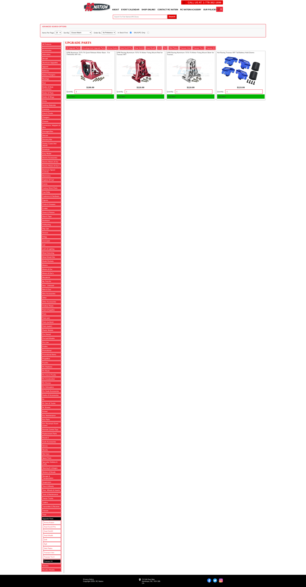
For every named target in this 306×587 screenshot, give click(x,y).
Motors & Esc (47, 269)
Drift (45, 540)
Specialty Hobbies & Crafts (49, 463)
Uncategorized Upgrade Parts (93, 48)
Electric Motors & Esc (50, 162)
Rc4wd (44, 411)
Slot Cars (45, 454)
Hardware (46, 220)
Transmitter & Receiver (51, 506)
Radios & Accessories (50, 395)
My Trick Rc (46, 281)
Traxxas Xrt (48, 561)
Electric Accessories (49, 158)
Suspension (46, 482)
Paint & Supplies (48, 310)
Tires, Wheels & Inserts (51, 490)
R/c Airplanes (47, 367)
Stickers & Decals (48, 472)
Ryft (45, 544)
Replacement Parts (49, 434)
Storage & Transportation (47, 477)
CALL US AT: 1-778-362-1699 (204, 2)
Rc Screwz (46, 407)
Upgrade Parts (47, 519)
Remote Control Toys (50, 430)
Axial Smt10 (48, 531)
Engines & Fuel (48, 180)
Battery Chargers (48, 75)
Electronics (46, 176)
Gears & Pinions (48, 212)
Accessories (46, 50)
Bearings (45, 79)
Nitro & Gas (46, 290)
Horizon (45, 233)
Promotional (46, 350)
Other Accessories (49, 302)
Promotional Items (49, 354)
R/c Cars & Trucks (49, 375)
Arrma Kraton (49, 522)
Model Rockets (48, 261)
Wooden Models (48, 570)
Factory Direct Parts (49, 188)
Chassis (45, 121)
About (115, 10)
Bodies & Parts (47, 93)
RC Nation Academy (190, 10)
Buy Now (71, 96)
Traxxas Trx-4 (49, 557)
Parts (44, 314)
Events (44, 184)
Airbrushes (46, 54)
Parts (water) (47, 326)
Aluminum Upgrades (50, 63)
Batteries (45, 71)
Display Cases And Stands (49, 144)
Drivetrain (46, 150)
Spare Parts (46, 458)
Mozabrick (46, 277)
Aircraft (45, 58)
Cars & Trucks (47, 113)
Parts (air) (46, 318)
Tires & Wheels (48, 486)
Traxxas (45, 511)
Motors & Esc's (48, 273)
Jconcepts (46, 241)
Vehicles (45, 566)
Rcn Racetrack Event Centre (50, 424)
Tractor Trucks (47, 498)
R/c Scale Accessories (50, 391)
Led (43, 245)
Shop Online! (148, 10)
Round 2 (45, 438)
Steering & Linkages (49, 468)
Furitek (45, 208)
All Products (46, 44)
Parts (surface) (48, 322)
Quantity (69, 92)
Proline (45, 346)
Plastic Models (47, 330)
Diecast (45, 135)
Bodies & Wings (48, 97)
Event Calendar (130, 10)
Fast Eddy (46, 192)
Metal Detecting (48, 253)
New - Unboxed (48, 285)
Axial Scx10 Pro (50, 527)
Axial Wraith (48, 535)
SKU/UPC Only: (140, 33)
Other (44, 298)
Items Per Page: (48, 33)
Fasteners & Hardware (50, 196)
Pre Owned (46, 334)
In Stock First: (123, 33)
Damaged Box (47, 131)
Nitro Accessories (48, 294)
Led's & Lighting (48, 249)
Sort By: (67, 33)
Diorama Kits (47, 139)
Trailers (45, 502)
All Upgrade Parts (73, 48)
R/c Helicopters (48, 387)
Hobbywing (46, 225)
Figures (45, 200)
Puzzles (45, 363)
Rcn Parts (46, 419)
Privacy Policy (88, 579)
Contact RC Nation (168, 10)
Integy (44, 237)
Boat (44, 83)
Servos (45, 446)
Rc (43, 399)
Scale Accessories (49, 442)
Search (172, 17)
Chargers (45, 117)
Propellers (46, 359)
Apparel (45, 67)
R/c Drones (46, 383)
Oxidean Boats (47, 306)
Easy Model (46, 154)
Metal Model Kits (48, 257)
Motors (45, 265)
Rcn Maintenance (49, 415)
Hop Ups (45, 229)
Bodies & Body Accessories (47, 88)
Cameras (45, 109)
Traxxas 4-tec (49, 553)
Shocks (45, 450)
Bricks (44, 101)
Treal (44, 515)
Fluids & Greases (48, 204)
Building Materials (49, 105)
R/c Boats (46, 371)
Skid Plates (48, 548)
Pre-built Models (48, 338)
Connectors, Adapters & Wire (51, 126)
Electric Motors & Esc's (51, 166)
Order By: (98, 33)
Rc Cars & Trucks (48, 403)
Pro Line (45, 342)
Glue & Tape (47, 216)
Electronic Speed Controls (48, 171)
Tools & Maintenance (50, 494)
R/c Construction (48, 379)
